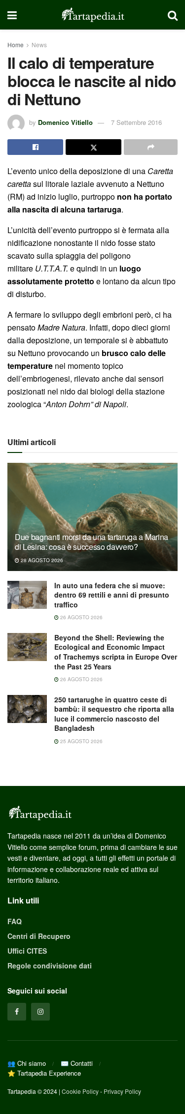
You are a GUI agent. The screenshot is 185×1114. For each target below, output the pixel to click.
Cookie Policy (80, 1091)
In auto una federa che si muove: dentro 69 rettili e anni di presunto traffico (111, 594)
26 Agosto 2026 (81, 617)
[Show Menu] (12, 15)
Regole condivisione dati (49, 965)
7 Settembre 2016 (136, 122)
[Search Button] (173, 15)
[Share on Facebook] (35, 147)
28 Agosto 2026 (41, 560)
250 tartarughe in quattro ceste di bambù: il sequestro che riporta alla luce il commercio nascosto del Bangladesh (114, 713)
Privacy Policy (122, 1091)
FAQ (14, 921)
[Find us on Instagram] (40, 1012)
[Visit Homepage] (92, 14)
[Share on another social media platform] (151, 147)
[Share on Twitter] (93, 147)
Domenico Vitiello (65, 122)
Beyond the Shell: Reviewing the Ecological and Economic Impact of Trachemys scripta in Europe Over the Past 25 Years (115, 651)
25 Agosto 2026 (81, 741)
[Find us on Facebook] (16, 1012)
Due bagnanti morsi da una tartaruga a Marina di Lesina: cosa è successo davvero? (91, 542)
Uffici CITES (27, 951)
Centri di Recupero (39, 936)
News (39, 44)
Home (15, 44)
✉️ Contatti (77, 1063)
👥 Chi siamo (26, 1063)
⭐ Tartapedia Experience (44, 1073)
